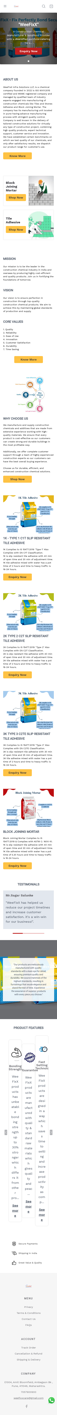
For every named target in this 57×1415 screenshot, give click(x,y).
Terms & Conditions (29, 1312)
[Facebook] (26, 1406)
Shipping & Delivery (28, 1359)
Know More (17, 156)
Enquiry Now (29, 51)
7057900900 (28, 1392)
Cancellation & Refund (28, 1353)
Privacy (28, 1306)
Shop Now (17, 479)
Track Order (28, 1347)
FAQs (28, 1324)
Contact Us (28, 1318)
